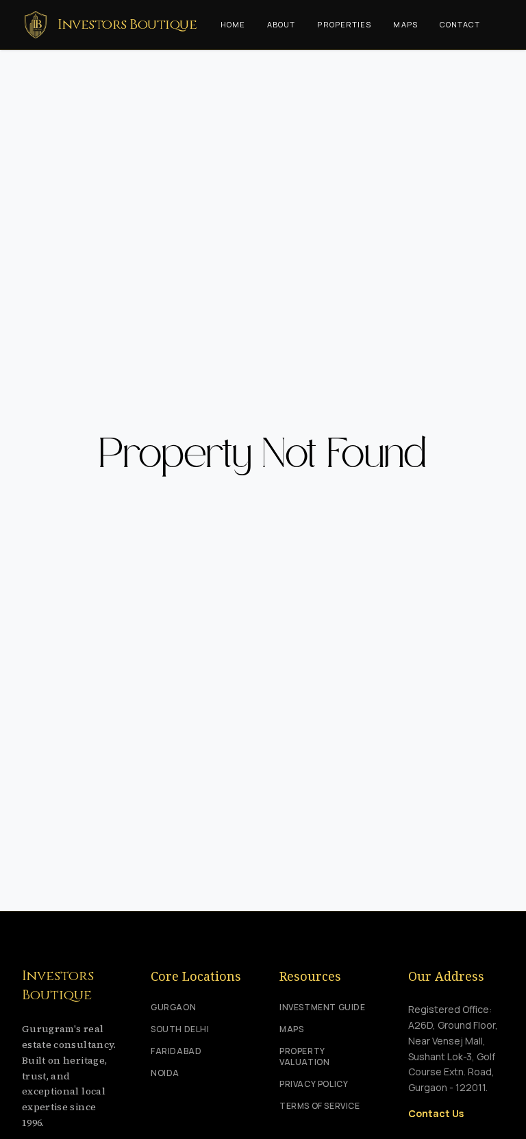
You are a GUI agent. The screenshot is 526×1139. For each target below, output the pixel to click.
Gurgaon (173, 1007)
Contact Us (436, 1113)
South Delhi (180, 1029)
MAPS (291, 1029)
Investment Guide (322, 1007)
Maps (405, 24)
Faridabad (176, 1051)
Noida (165, 1073)
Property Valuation (304, 1057)
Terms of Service (319, 1106)
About (281, 24)
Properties (344, 24)
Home (233, 24)
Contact (460, 24)
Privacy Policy (313, 1084)
